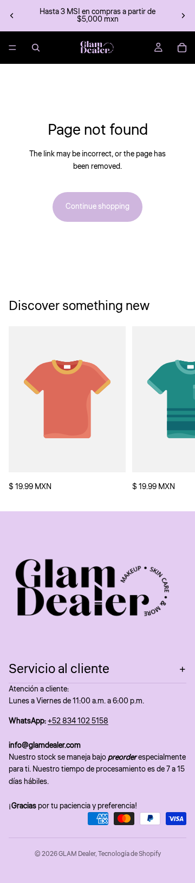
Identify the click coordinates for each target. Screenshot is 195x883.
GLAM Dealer (76, 854)
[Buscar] (36, 48)
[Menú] (12, 47)
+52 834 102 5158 (78, 721)
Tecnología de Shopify (129, 854)
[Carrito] (182, 48)
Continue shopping (97, 206)
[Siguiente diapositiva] (183, 16)
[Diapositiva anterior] (12, 16)
